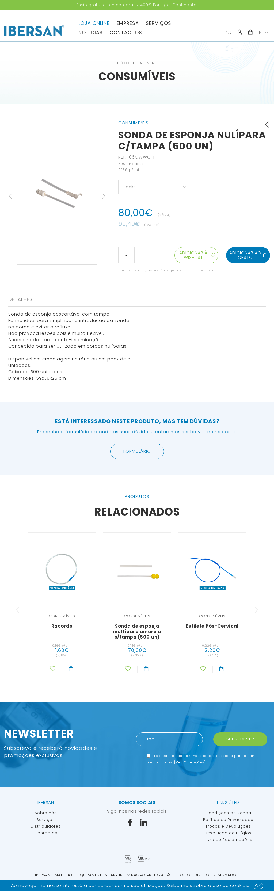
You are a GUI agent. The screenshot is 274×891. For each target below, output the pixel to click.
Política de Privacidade (228, 819)
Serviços (158, 23)
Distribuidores (46, 826)
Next (104, 196)
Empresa (127, 23)
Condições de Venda (228, 813)
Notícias (90, 32)
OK (258, 885)
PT (262, 32)
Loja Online (94, 23)
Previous (10, 196)
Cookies (239, 885)
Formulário (137, 451)
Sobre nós (46, 813)
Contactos (125, 32)
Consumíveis (137, 76)
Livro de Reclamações (228, 839)
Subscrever (240, 739)
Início (123, 63)
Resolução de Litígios (228, 833)
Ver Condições (190, 762)
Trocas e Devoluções (228, 826)
